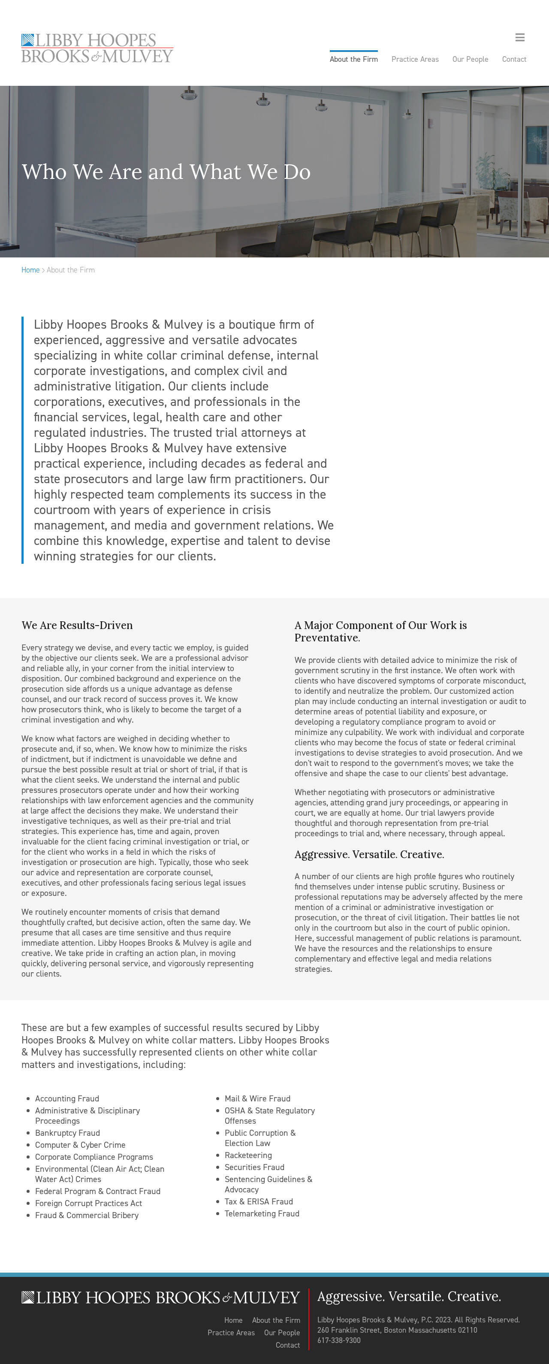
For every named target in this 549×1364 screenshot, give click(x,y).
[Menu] (520, 38)
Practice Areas (231, 1333)
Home (30, 270)
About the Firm (276, 1320)
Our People (282, 1333)
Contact (288, 1345)
